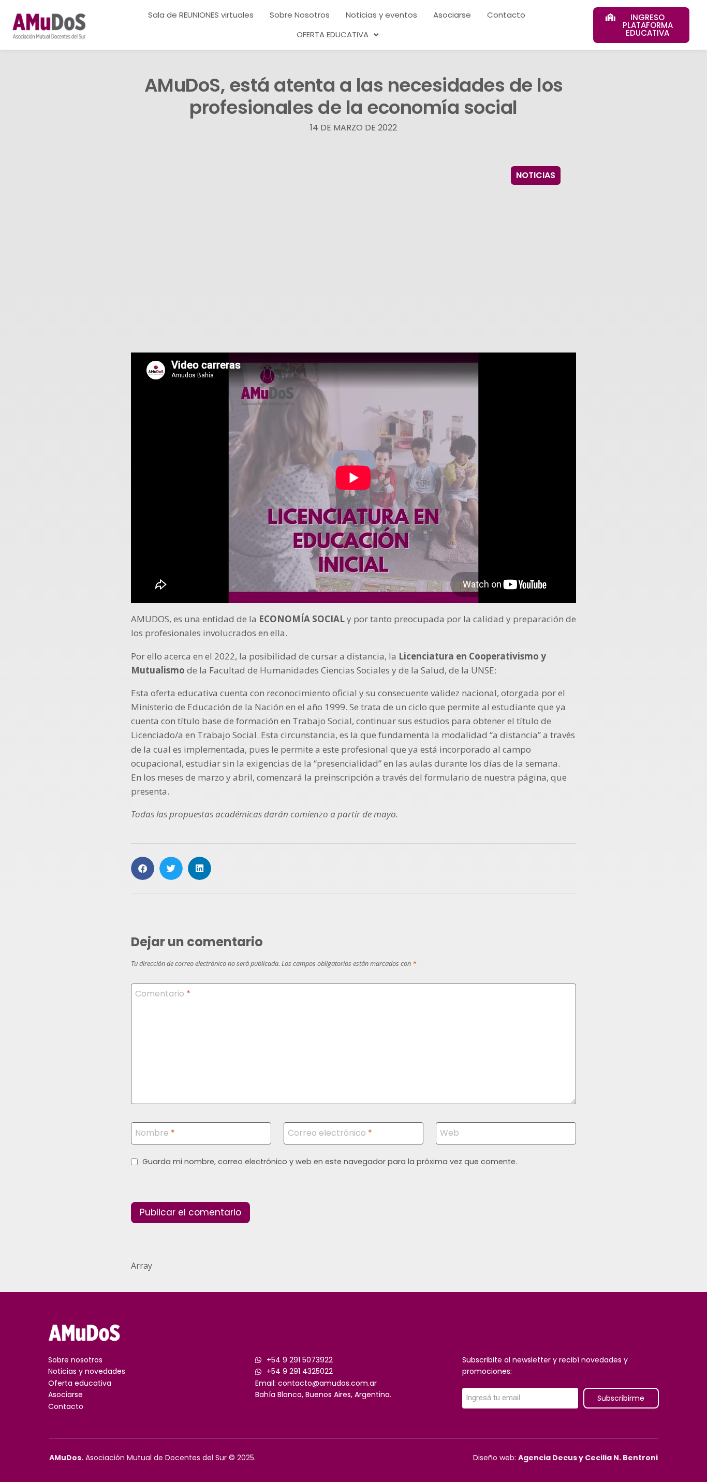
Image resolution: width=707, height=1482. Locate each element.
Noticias (535, 175)
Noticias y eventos (381, 14)
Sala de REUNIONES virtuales (201, 14)
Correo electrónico (330, 1132)
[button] (142, 868)
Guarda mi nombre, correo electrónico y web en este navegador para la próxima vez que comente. (329, 1162)
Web (449, 1132)
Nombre (155, 1132)
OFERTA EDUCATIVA (333, 34)
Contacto (506, 14)
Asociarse (452, 14)
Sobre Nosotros (300, 14)
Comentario (162, 994)
